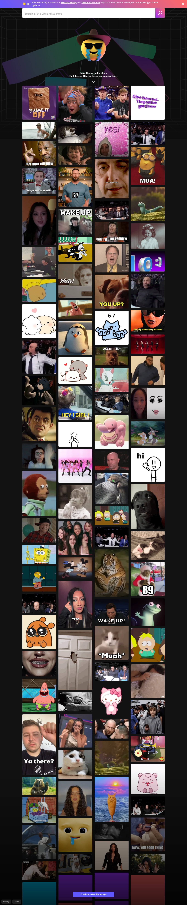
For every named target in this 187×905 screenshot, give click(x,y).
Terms (16, 901)
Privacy (6, 901)
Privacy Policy (69, 2)
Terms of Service (91, 2)
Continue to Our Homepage (93, 894)
